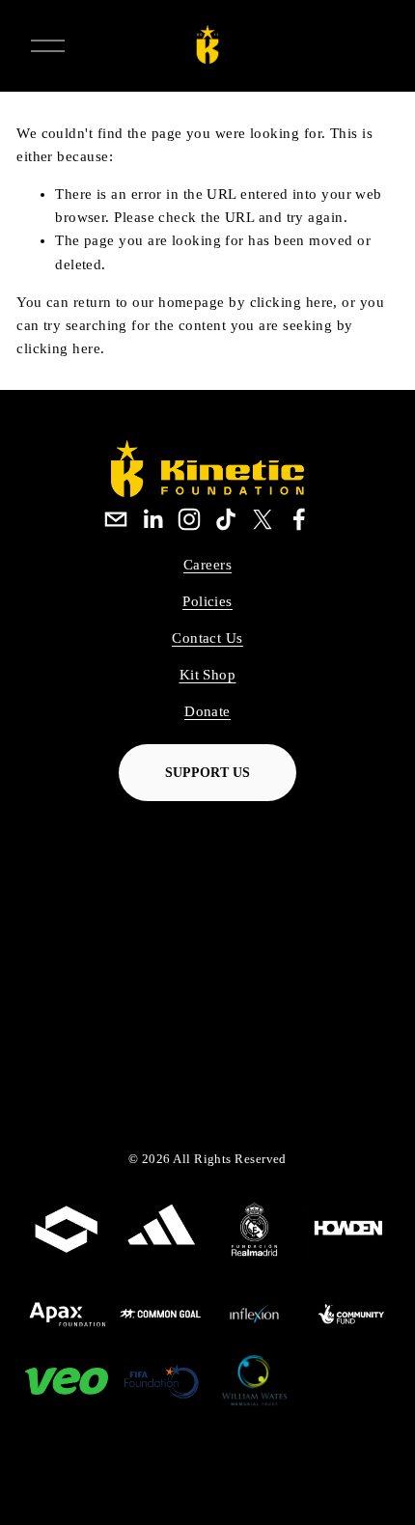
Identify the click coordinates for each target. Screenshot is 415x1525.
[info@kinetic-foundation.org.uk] (115, 519)
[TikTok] (225, 519)
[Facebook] (299, 519)
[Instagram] (189, 519)
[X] (262, 519)
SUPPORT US (207, 772)
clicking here (292, 302)
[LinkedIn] (152, 519)
